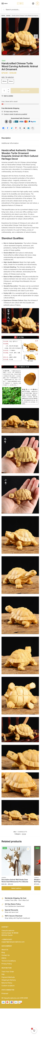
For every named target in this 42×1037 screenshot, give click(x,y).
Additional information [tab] (10, 143)
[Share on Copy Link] (32, 128)
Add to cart (24, 91)
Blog (3, 952)
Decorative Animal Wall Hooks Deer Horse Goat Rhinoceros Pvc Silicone (15, 881)
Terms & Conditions (9, 961)
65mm (4, 81)
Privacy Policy (7, 964)
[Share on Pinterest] (16, 128)
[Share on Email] (24, 128)
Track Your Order (8, 972)
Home (3, 15)
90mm (11, 81)
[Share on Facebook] (7, 128)
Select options (16, 888)
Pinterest (5, 993)
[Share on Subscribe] (28, 128)
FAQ (3, 974)
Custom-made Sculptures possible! (15, 114)
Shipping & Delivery (9, 980)
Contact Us (6, 955)
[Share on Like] (3, 128)
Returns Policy (7, 983)
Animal (8, 15)
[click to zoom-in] (20, 36)
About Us (5, 950)
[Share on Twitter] (12, 128)
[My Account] (33, 3)
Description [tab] (6, 138)
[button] (8, 89)
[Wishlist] (28, 849)
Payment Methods (8, 977)
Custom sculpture (8, 986)
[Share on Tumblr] (20, 128)
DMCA (4, 958)
